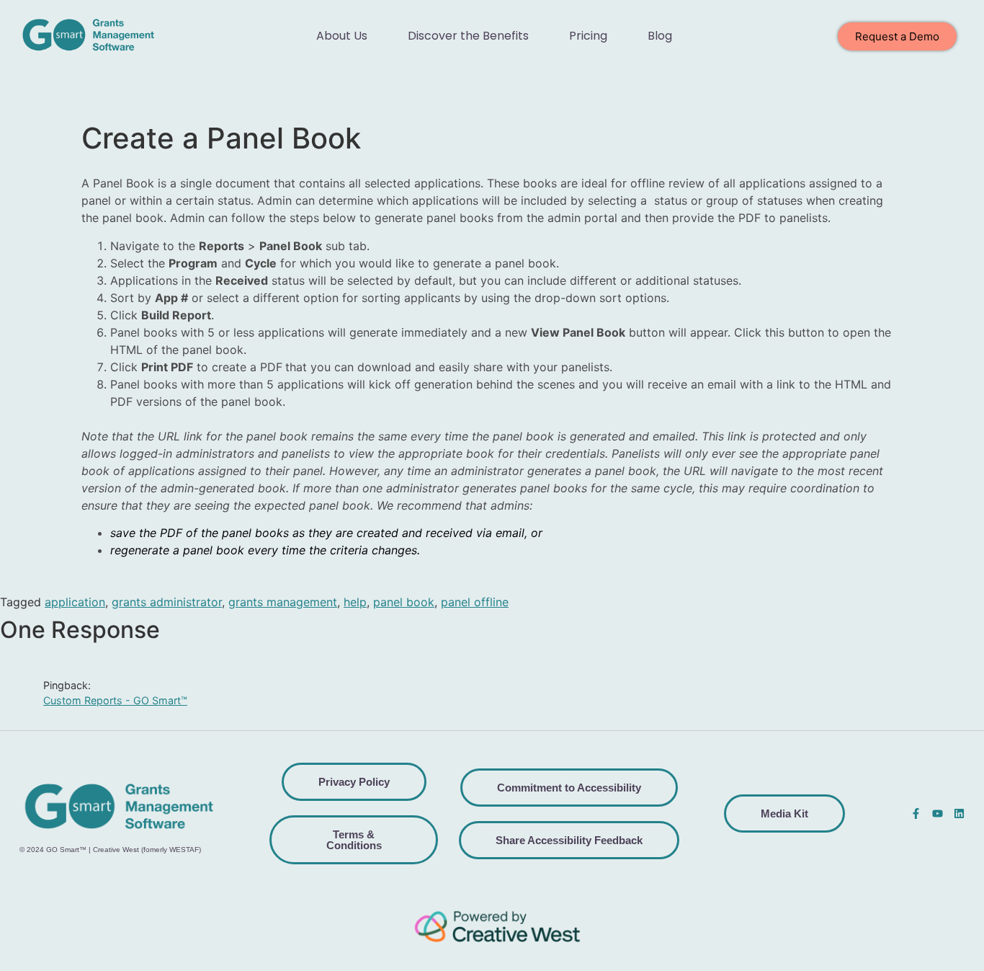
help (355, 602)
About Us (341, 35)
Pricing (588, 35)
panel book (403, 602)
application (75, 602)
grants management (282, 602)
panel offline (475, 602)
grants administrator (167, 602)
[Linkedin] (959, 813)
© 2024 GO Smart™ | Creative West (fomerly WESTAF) (110, 849)
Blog (660, 35)
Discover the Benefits (468, 35)
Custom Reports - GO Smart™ (115, 700)
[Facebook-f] (916, 813)
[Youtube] (937, 813)
